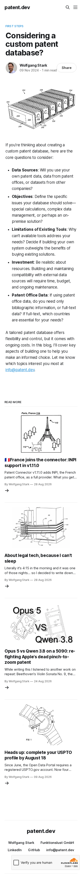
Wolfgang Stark (33, 65)
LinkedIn (15, 850)
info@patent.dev (19, 369)
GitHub (34, 850)
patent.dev (17, 7)
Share (67, 68)
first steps (14, 26)
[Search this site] (67, 7)
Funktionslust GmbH (57, 842)
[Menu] (75, 7)
